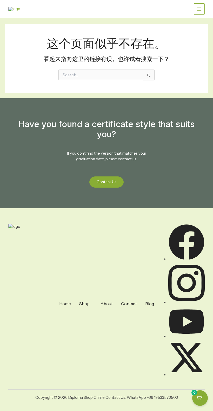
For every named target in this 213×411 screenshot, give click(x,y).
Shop (84, 304)
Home (65, 304)
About (107, 304)
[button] (85, 304)
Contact (129, 304)
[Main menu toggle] (199, 8)
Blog (149, 304)
